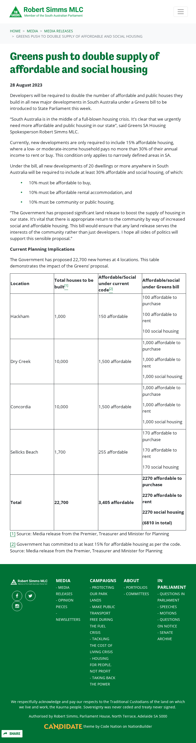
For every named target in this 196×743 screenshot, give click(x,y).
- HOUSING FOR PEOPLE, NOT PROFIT (100, 665)
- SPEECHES (167, 607)
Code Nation (111, 726)
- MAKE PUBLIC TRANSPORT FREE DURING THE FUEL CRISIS (102, 620)
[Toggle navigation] (181, 12)
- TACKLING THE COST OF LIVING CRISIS (101, 645)
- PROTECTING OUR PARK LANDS (102, 594)
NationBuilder (140, 726)
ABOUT (131, 580)
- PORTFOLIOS (136, 587)
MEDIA (63, 580)
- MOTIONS (167, 613)
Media (32, 31)
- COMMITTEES (136, 594)
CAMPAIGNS (103, 580)
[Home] (46, 11)
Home (15, 31)
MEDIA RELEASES (58, 31)
